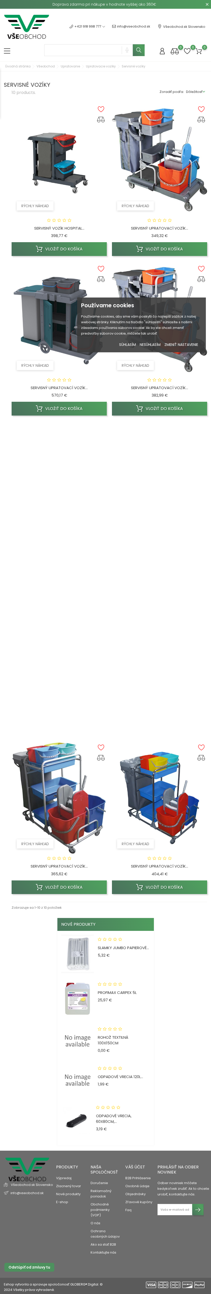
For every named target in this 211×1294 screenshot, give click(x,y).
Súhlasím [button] (127, 344)
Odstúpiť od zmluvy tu (29, 1267)
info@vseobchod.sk (133, 26)
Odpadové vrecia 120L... (120, 1076)
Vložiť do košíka (63, 249)
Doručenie (99, 1183)
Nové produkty (68, 1194)
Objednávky (135, 1194)
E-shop (62, 1202)
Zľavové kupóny (138, 1202)
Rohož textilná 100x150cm (113, 1040)
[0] (175, 51)
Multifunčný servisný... (159, 706)
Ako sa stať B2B (103, 1244)
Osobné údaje (137, 1186)
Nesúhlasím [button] (150, 344)
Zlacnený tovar (68, 1186)
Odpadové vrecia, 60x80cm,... (113, 1118)
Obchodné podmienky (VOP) (100, 1210)
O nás (95, 1223)
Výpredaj (64, 1178)
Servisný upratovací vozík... (159, 228)
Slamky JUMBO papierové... (123, 947)
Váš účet (135, 1167)
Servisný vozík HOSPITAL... (59, 228)
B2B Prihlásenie (138, 1178)
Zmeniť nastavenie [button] (181, 344)
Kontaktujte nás (103, 1252)
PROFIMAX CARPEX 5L (117, 992)
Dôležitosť (194, 91)
